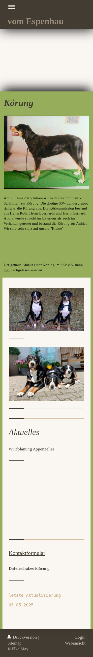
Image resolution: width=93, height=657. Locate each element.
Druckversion (25, 637)
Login (80, 637)
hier (7, 270)
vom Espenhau (35, 21)
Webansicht (75, 643)
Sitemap (14, 643)
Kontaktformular (27, 553)
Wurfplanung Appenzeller (32, 449)
